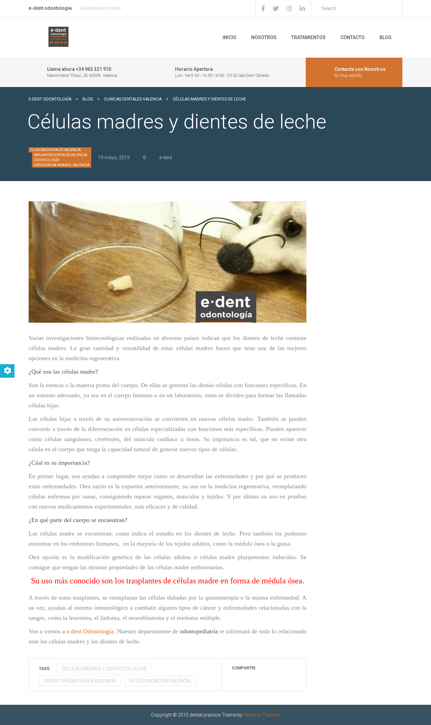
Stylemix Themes (261, 715)
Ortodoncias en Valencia (160, 681)
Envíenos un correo (100, 8)
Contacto (352, 37)
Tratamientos (308, 37)
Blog (385, 37)
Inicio (229, 37)
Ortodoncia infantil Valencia (62, 165)
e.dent (91, 631)
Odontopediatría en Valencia (79, 681)
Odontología (46, 160)
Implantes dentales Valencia (60, 155)
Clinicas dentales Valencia (55, 150)
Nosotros (263, 37)
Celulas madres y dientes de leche (104, 668)
